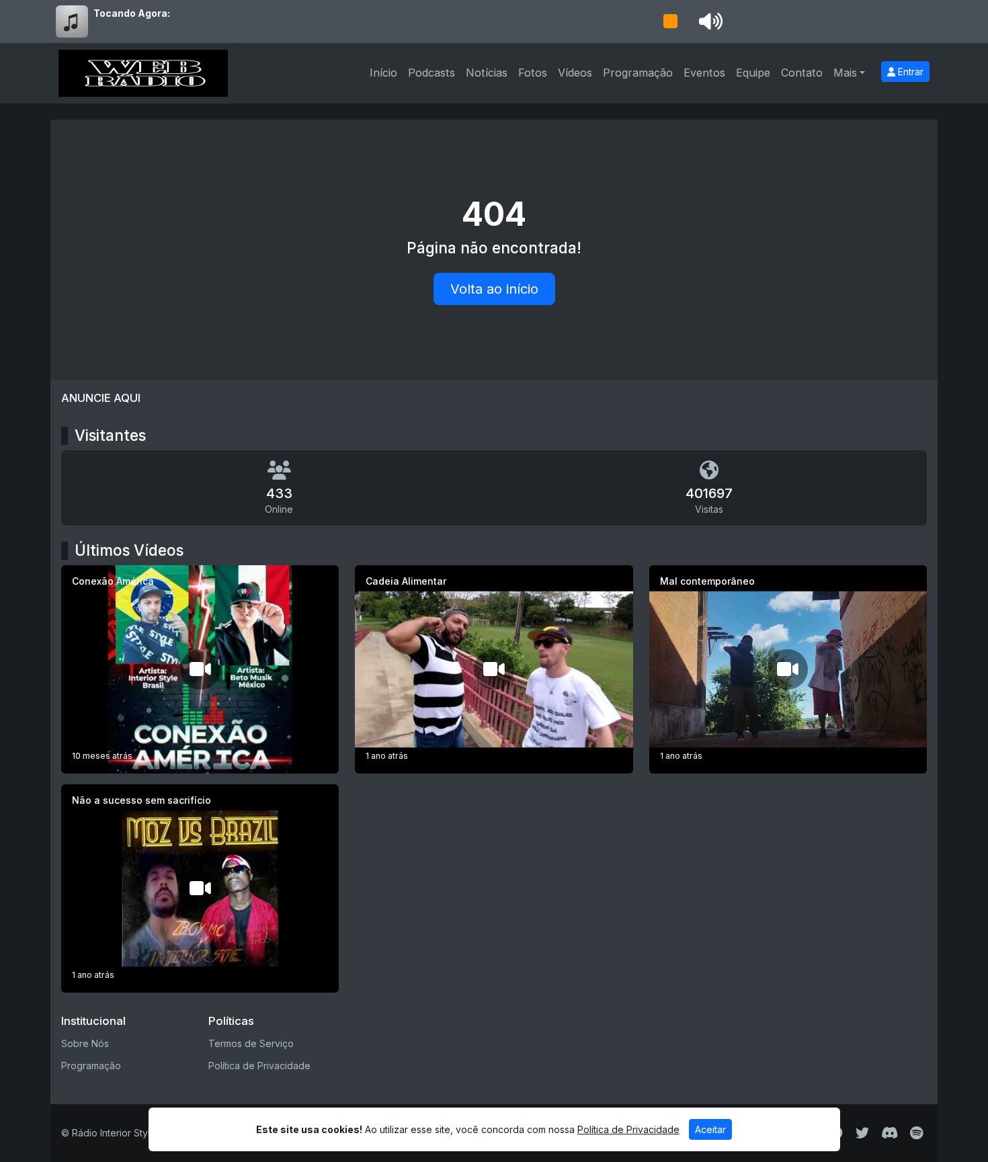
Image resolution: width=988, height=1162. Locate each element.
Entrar (909, 71)
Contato (802, 72)
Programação (638, 72)
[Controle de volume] (708, 21)
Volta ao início (494, 289)
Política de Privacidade (259, 1065)
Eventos (704, 72)
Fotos (532, 72)
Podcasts (431, 72)
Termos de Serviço (251, 1043)
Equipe (753, 72)
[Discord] (889, 1133)
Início (383, 72)
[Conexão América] (200, 669)
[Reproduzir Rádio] (670, 21)
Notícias (486, 72)
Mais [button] (845, 72)
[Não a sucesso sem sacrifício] (200, 888)
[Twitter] (862, 1133)
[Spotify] (916, 1133)
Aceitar (710, 1129)
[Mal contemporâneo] (788, 669)
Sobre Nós (85, 1043)
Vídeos (575, 72)
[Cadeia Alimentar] (493, 669)
